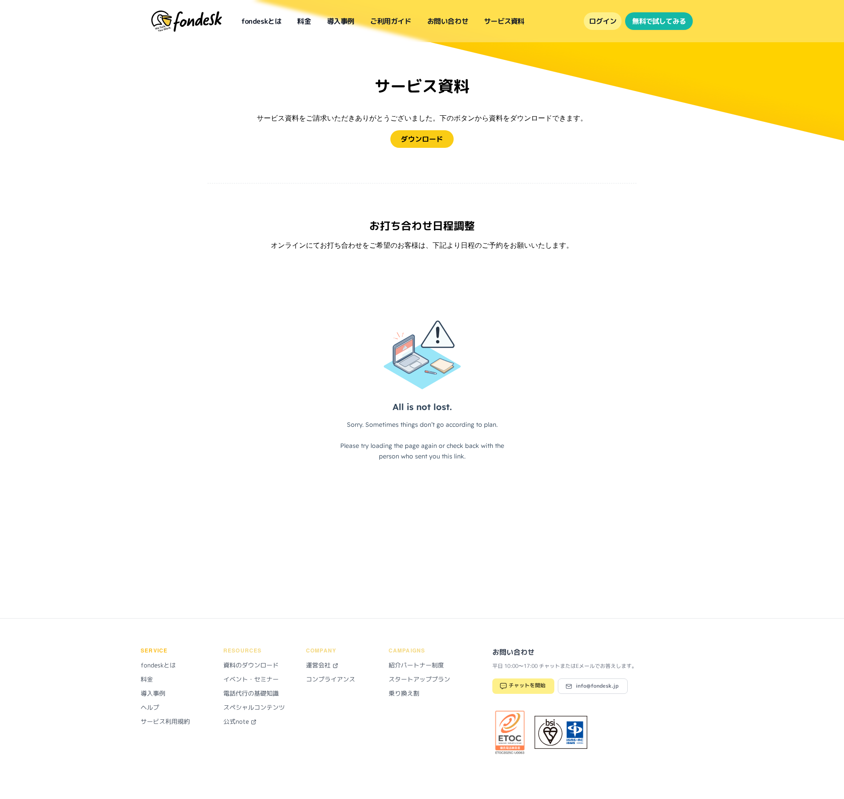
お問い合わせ (448, 21)
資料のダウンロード (251, 665)
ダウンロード (422, 139)
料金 (304, 21)
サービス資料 (504, 21)
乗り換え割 (404, 693)
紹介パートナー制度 (416, 665)
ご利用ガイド (390, 21)
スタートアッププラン (419, 679)
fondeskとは (261, 21)
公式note (237, 721)
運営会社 (319, 665)
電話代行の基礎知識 (251, 693)
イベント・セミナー (251, 679)
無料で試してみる (659, 21)
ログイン (602, 21)
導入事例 (340, 21)
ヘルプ (150, 707)
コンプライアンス (330, 679)
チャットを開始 (526, 685)
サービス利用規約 (165, 721)
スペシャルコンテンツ (254, 707)
